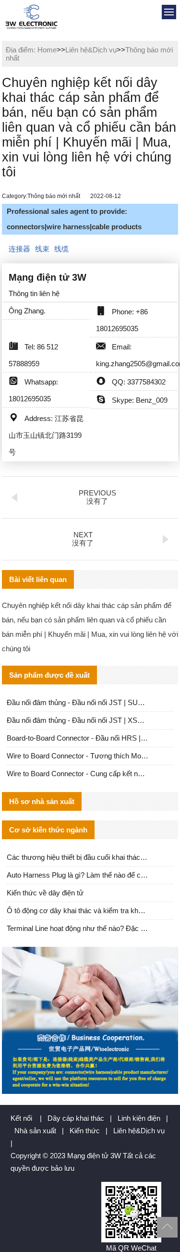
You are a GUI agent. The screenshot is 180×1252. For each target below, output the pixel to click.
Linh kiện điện (139, 1118)
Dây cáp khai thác (76, 1118)
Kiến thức (85, 1131)
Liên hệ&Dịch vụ (91, 50)
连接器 (19, 249)
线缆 (61, 249)
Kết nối (21, 1118)
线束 (42, 249)
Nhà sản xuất (35, 1131)
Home (47, 50)
